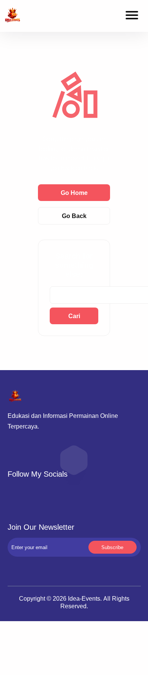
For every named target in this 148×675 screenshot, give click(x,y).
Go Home (74, 192)
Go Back (74, 216)
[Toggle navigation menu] (132, 16)
